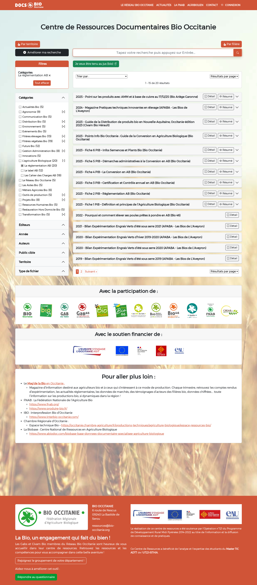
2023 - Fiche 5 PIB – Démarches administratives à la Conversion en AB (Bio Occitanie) (133, 161)
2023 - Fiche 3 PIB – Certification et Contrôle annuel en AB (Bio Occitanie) (125, 183)
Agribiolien (195, 5)
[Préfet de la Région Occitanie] (142, 351)
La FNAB (179, 5)
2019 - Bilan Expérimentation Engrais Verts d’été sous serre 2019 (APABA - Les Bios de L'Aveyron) (140, 258)
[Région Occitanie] (161, 351)
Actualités (163, 5)
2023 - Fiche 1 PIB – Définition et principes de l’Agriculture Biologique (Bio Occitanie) (133, 204)
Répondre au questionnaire (36, 577)
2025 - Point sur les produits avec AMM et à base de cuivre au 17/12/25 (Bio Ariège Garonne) (137, 96)
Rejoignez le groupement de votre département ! (50, 560)
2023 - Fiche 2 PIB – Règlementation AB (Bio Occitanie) (113, 193)
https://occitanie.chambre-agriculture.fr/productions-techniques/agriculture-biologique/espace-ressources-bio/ (136, 425)
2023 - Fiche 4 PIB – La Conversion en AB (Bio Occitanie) (113, 172)
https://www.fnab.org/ (44, 404)
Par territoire (29, 44)
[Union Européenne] (122, 351)
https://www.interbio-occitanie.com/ (53, 417)
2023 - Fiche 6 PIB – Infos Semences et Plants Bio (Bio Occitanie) (119, 150)
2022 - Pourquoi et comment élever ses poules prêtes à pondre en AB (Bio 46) (128, 215)
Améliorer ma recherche (44, 52)
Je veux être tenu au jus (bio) (94, 63)
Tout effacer (42, 82)
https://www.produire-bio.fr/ (48, 408)
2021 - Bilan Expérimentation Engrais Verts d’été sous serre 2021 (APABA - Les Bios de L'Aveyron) (140, 226)
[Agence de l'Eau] (179, 351)
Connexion (232, 5)
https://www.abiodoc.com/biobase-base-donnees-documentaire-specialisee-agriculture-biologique (96, 433)
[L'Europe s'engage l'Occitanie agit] (90, 351)
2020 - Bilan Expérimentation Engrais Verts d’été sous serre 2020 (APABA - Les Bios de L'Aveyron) (141, 248)
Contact (212, 5)
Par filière (233, 44)
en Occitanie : (46, 383)
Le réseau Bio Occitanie (137, 5)
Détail (211, 96)
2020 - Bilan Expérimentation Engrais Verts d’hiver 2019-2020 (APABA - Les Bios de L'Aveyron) (139, 237)
